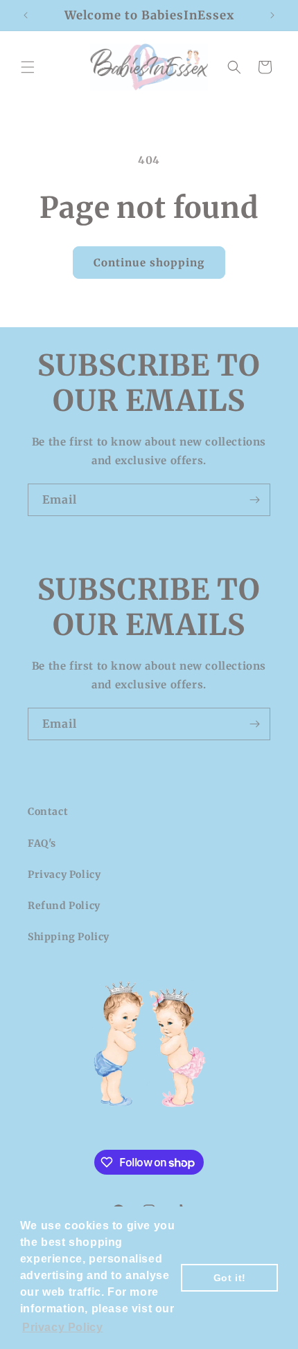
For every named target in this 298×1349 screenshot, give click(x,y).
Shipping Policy (68, 936)
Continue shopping (149, 262)
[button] (27, 67)
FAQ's (42, 843)
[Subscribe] (254, 500)
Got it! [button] (229, 1277)
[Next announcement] (272, 15)
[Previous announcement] (25, 15)
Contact (48, 811)
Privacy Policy (64, 874)
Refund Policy (64, 905)
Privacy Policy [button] (62, 1327)
